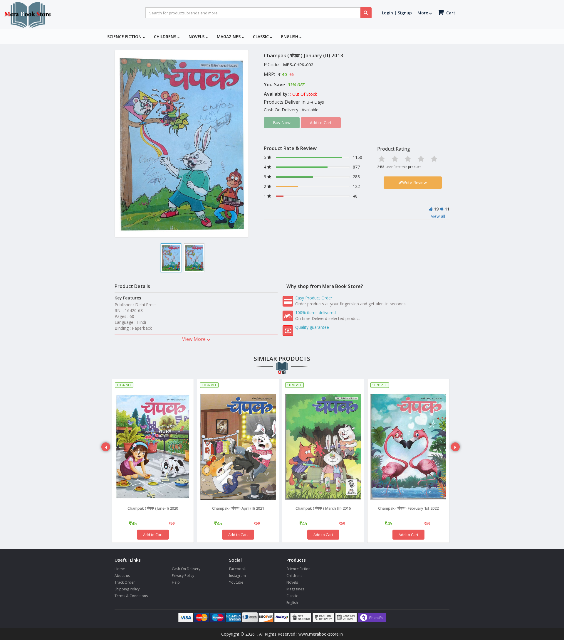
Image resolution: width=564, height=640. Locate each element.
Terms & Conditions (131, 595)
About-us (122, 575)
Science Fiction (125, 36)
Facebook (237, 568)
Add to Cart (153, 534)
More (423, 13)
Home (120, 568)
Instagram (237, 575)
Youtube (236, 582)
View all (438, 216)
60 (292, 74)
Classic (261, 36)
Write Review (414, 182)
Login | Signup (397, 13)
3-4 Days (315, 102)
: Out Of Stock (303, 94)
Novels (197, 36)
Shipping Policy (127, 589)
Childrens (165, 36)
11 (447, 209)
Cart (450, 13)
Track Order (125, 582)
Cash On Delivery (186, 568)
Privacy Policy (183, 575)
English (290, 36)
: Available (309, 109)
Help (176, 582)
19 (436, 209)
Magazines (229, 36)
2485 (380, 166)
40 (284, 74)
